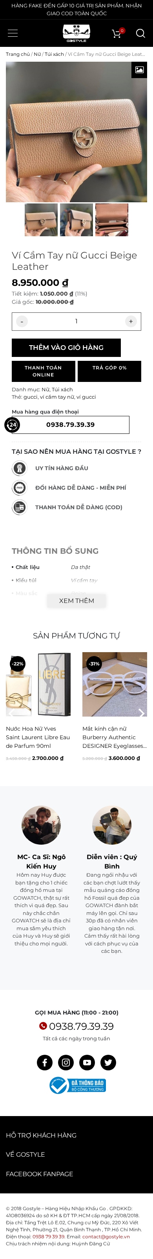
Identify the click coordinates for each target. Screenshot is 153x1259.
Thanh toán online (43, 371)
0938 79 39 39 (48, 1236)
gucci (31, 397)
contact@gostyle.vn (106, 1236)
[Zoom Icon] (139, 70)
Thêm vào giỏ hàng (66, 347)
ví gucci (86, 397)
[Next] (140, 713)
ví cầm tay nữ (57, 397)
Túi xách (54, 54)
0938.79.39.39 (81, 1026)
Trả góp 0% (110, 368)
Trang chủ (18, 54)
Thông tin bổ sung (55, 551)
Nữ (37, 54)
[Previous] (12, 713)
